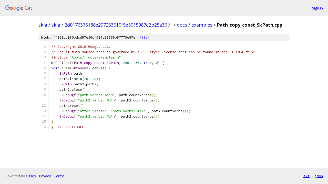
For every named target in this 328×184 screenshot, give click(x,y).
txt (306, 176)
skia (42, 25)
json (319, 176)
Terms (59, 176)
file (143, 37)
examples (201, 25)
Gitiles (31, 176)
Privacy (45, 176)
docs (182, 25)
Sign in (317, 8)
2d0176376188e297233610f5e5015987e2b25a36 (116, 25)
